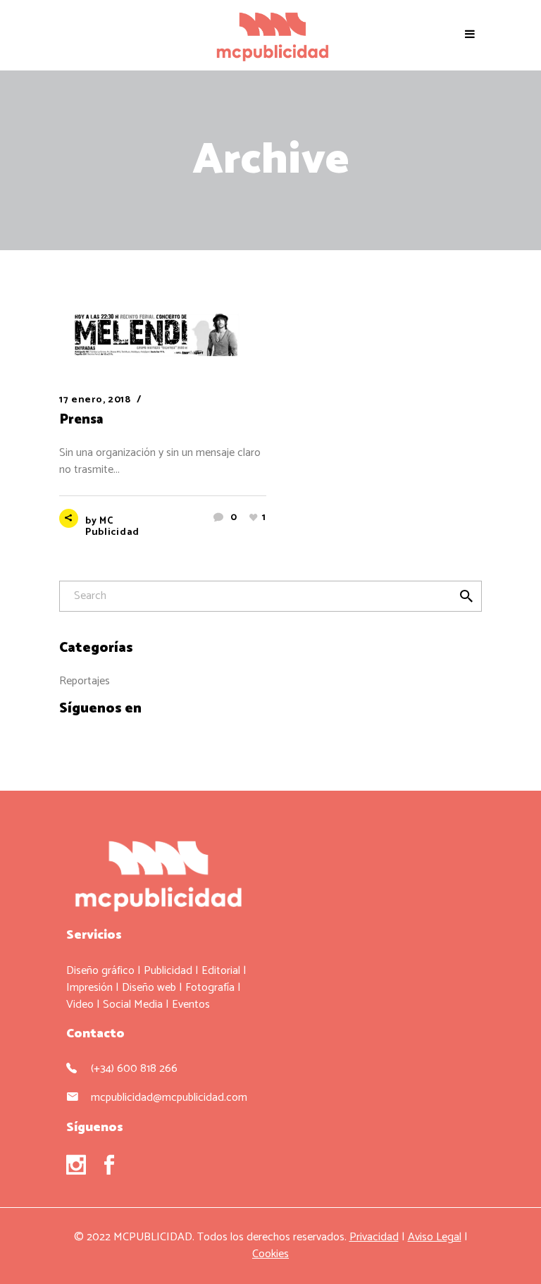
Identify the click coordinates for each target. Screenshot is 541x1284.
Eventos (191, 1004)
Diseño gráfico (100, 970)
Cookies (270, 1254)
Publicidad (168, 970)
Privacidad (374, 1237)
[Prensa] (162, 336)
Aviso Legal (434, 1237)
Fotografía (210, 987)
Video (80, 1004)
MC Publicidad (112, 527)
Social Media (133, 1004)
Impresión (89, 987)
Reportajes (84, 681)
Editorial (220, 970)
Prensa (81, 420)
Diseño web (149, 987)
